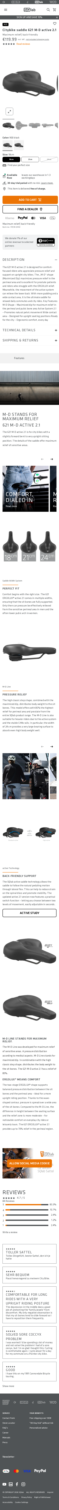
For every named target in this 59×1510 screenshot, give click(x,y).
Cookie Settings (21, 1502)
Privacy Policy (26, 1497)
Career (5, 1432)
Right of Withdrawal (42, 1497)
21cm (30, 159)
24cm (49, 159)
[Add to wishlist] (55, 23)
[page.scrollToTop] (54, 1502)
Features (19, 358)
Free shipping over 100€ (40, 1418)
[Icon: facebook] (17, 1484)
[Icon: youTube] (4, 1484)
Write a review (10, 1232)
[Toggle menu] (6, 10)
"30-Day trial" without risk (41, 1423)
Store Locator (9, 1423)
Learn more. (47, 183)
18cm (11, 159)
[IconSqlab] (39, 2)
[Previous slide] (42, 459)
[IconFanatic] (27, 2)
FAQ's (5, 1427)
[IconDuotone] (4, 2)
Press (5, 1442)
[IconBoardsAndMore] (6, 1402)
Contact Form (9, 1418)
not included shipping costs (37, 39)
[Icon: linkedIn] (11, 1484)
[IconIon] (16, 2)
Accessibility (8, 1502)
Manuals (6, 1437)
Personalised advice (39, 1427)
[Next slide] (51, 459)
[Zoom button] (9, 111)
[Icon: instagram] (23, 1484)
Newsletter (8, 1456)
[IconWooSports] (52, 2)
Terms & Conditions (11, 1497)
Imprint (50, 1492)
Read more (11, 506)
